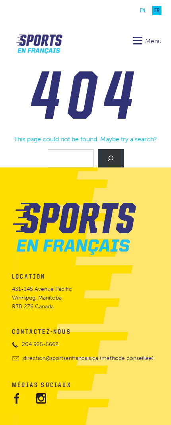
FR (156, 10)
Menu (153, 41)
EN (142, 10)
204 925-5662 (40, 344)
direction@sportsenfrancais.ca (60, 358)
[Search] (110, 158)
